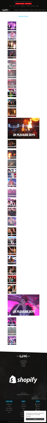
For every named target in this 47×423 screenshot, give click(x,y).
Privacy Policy (23, 412)
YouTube (38, 410)
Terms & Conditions (23, 414)
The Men (9, 406)
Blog (23, 410)
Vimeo (38, 408)
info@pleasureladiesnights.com (27, 1)
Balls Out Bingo (28, 3)
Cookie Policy (23, 416)
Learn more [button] (28, 416)
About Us (23, 404)
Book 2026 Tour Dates (20, 3)
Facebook (38, 404)
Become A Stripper (9, 410)
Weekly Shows (9, 404)
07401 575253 (17, 1)
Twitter (38, 406)
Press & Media (23, 406)
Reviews (23, 408)
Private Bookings (9, 408)
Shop (9, 412)
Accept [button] (35, 419)
